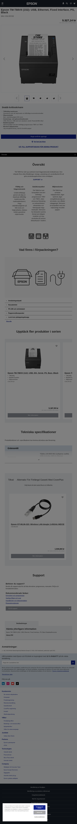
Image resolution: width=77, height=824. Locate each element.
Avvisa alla (39, 812)
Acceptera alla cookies (39, 807)
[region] (25, 812)
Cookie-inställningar (39, 816)
